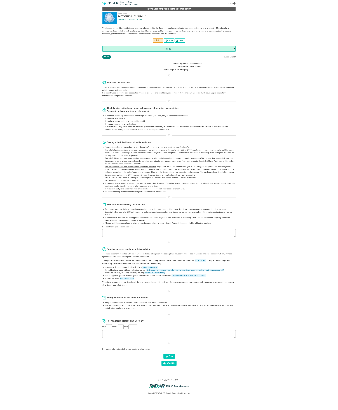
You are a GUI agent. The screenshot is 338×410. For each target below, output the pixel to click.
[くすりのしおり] (110, 3)
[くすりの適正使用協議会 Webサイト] (169, 386)
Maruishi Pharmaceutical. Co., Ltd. (130, 20)
